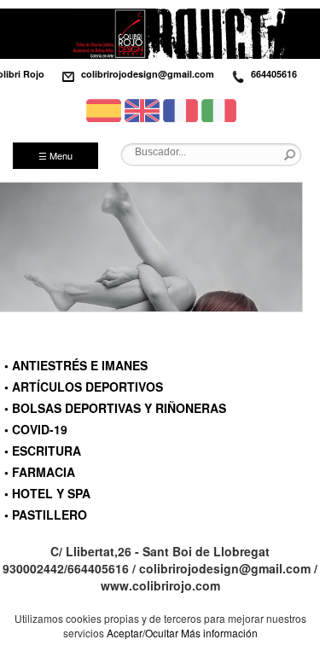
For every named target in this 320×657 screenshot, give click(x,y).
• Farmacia (39, 471)
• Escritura (42, 450)
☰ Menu (55, 155)
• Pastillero (45, 514)
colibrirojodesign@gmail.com (147, 73)
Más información (219, 632)
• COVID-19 (35, 429)
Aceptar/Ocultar (142, 632)
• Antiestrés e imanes (76, 365)
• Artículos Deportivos (83, 386)
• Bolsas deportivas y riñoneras (115, 407)
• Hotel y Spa (47, 493)
